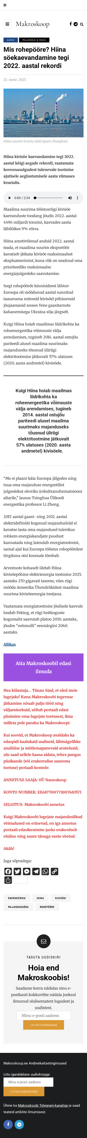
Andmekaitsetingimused (47, 1063)
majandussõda (18, 907)
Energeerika (17, 898)
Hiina (40, 898)
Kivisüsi (60, 898)
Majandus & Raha (34, 40)
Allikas (9, 644)
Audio (10, 40)
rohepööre (47, 907)
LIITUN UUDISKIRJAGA (43, 1024)
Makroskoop (32, 23)
